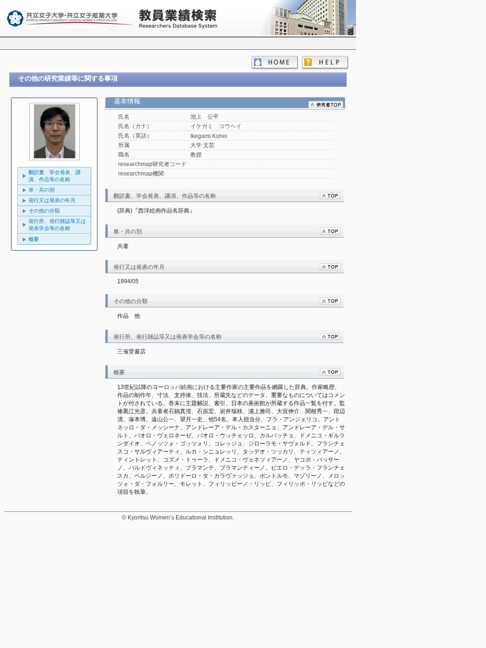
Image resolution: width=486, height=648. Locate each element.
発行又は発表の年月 (51, 200)
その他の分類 (44, 210)
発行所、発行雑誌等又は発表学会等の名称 (57, 224)
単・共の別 (41, 190)
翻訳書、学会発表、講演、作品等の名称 (54, 175)
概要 (33, 239)
